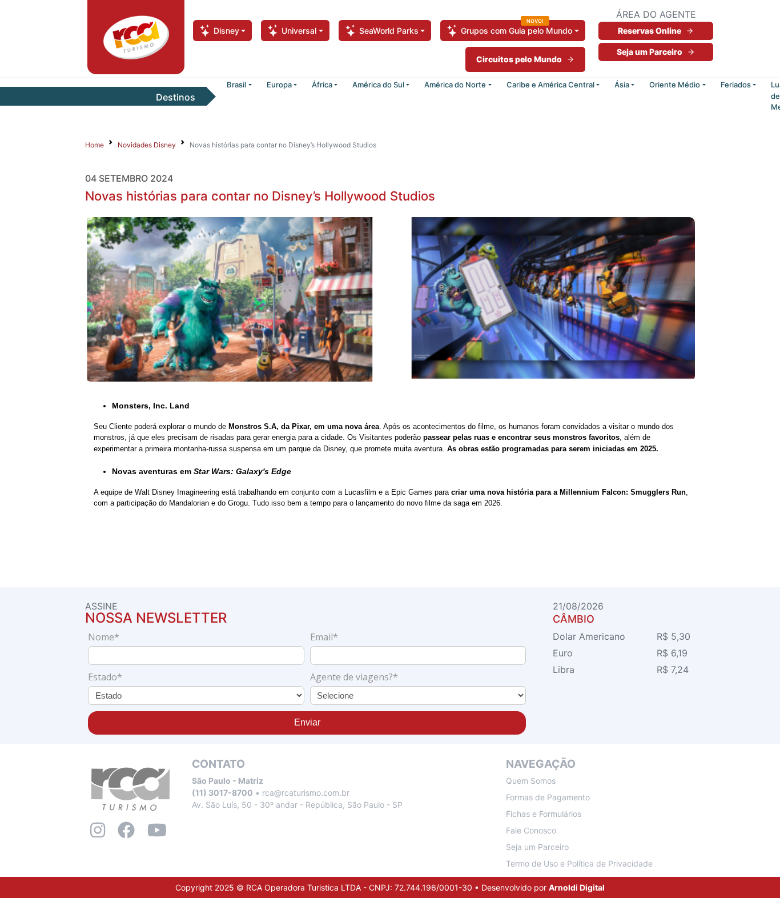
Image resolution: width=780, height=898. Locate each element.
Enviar (307, 722)
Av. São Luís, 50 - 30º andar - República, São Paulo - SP (297, 804)
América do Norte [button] (455, 84)
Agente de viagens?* (354, 677)
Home (94, 145)
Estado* (105, 677)
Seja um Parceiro (649, 52)
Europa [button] (279, 84)
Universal (299, 30)
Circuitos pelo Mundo (519, 59)
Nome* (103, 637)
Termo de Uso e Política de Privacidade (579, 863)
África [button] (322, 84)
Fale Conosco (531, 830)
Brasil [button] (236, 84)
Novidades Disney (147, 145)
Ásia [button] (621, 84)
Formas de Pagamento (548, 797)
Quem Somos (531, 780)
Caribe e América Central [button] (550, 84)
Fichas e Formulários (543, 814)
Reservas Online (649, 30)
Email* (324, 637)
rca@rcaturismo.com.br (305, 792)
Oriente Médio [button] (674, 84)
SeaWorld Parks (389, 30)
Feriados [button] (736, 84)
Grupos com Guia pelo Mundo (516, 27)
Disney (226, 30)
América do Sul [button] (378, 84)
